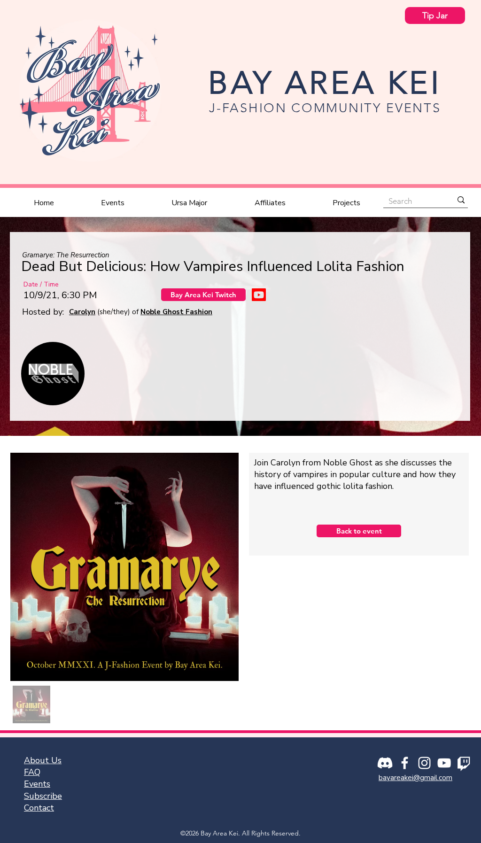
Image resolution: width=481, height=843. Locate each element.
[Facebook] (404, 763)
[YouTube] (444, 763)
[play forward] (448, 373)
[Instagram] (424, 763)
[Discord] (385, 763)
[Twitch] (464, 763)
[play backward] (33, 373)
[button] (113, 203)
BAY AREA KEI (325, 82)
